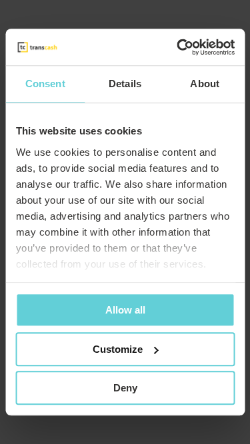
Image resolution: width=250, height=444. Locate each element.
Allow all (125, 310)
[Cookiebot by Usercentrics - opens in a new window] (178, 47)
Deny (125, 387)
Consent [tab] (45, 83)
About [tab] (204, 83)
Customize (118, 349)
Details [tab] (125, 83)
